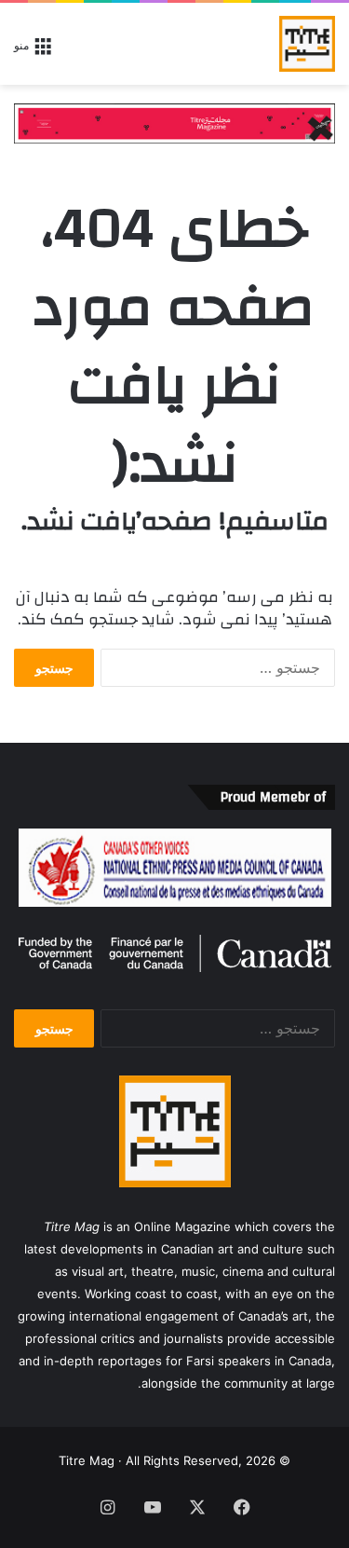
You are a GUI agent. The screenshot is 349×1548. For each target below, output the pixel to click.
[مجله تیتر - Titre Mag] (307, 44)
